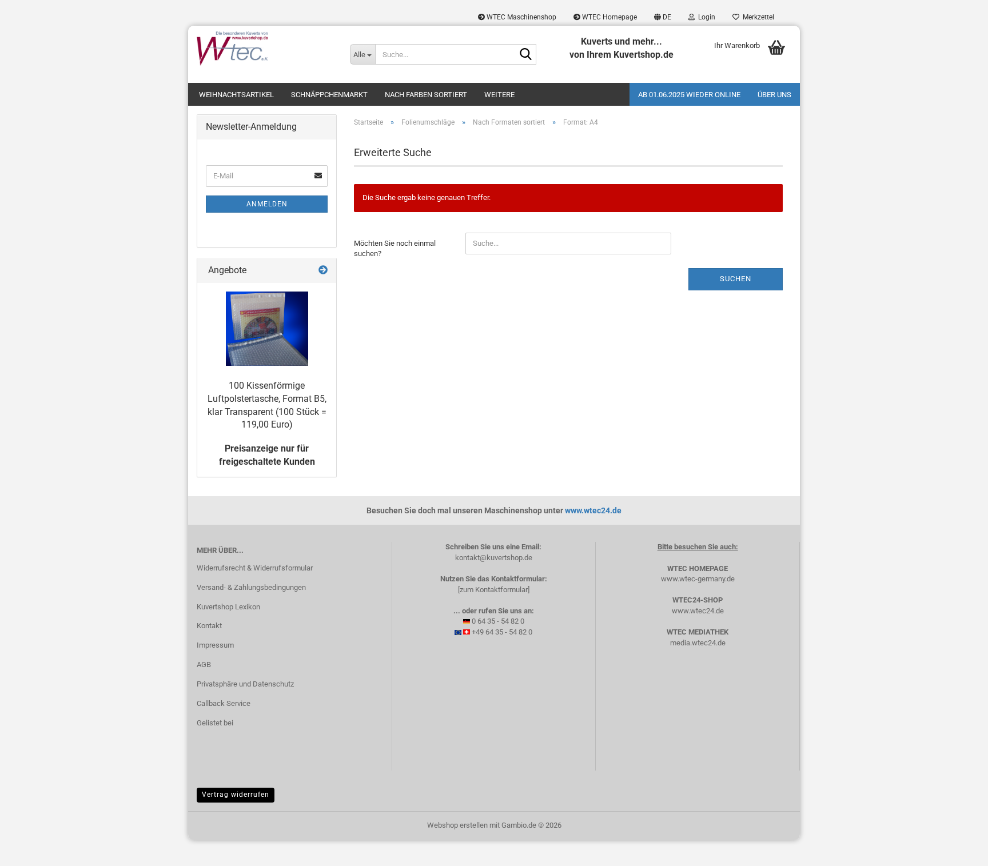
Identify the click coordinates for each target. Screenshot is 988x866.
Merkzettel (756, 17)
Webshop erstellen (457, 825)
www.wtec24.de (593, 510)
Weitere (499, 94)
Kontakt (209, 625)
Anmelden (267, 204)
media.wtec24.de (698, 642)
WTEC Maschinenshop (520, 17)
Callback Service (223, 703)
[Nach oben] (956, 849)
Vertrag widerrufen (235, 795)
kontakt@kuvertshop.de (493, 557)
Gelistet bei (215, 723)
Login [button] (705, 17)
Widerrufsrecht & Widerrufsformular (255, 568)
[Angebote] (323, 270)
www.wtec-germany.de (698, 578)
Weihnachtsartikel (236, 94)
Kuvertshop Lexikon (228, 606)
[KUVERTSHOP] (265, 48)
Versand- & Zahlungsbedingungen (251, 587)
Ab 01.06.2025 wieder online (689, 94)
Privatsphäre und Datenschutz (245, 684)
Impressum (215, 645)
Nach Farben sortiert (426, 94)
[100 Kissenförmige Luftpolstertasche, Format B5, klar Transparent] (267, 329)
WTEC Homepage (608, 17)
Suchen (735, 278)
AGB (204, 664)
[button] (663, 17)
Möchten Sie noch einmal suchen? (395, 248)
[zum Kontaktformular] (493, 589)
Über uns (774, 94)
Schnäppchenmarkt (329, 94)
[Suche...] (525, 55)
